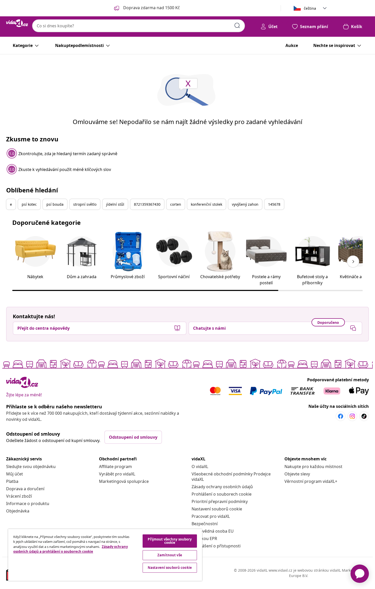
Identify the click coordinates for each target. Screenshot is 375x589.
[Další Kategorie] (353, 261)
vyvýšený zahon (245, 204)
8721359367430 (147, 204)
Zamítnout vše (169, 555)
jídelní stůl (115, 204)
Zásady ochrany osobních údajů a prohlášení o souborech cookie (70, 549)
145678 (274, 204)
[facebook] (340, 416)
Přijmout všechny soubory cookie (170, 541)
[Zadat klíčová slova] (237, 25)
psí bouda (55, 204)
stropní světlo (84, 204)
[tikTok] (364, 416)
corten (175, 204)
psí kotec (29, 204)
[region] (105, 555)
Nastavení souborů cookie (217, 509)
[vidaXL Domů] (17, 23)
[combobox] (138, 25)
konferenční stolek (206, 204)
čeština (310, 8)
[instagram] (352, 416)
